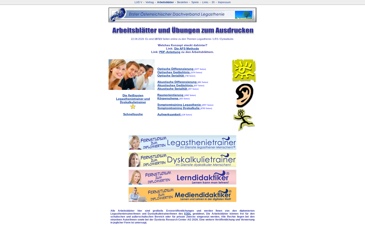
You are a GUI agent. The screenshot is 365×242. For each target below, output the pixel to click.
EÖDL (187, 213)
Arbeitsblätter (165, 2)
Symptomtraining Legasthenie (179, 104)
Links (205, 2)
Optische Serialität (171, 75)
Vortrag (150, 2)
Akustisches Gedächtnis (175, 85)
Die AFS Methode (186, 48)
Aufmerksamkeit (169, 114)
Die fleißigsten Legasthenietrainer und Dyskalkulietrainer (133, 99)
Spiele (195, 2)
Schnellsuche (133, 114)
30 (213, 2)
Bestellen (182, 2)
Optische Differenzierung (175, 68)
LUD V (138, 2)
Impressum (224, 2)
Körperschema (168, 98)
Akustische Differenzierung (177, 82)
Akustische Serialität (172, 88)
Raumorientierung (170, 95)
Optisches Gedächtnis (174, 72)
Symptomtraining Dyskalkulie (178, 108)
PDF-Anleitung (169, 52)
